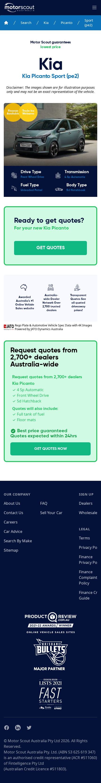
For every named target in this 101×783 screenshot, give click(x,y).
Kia (46, 22)
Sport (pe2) (89, 22)
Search (26, 22)
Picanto (66, 22)
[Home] (6, 22)
